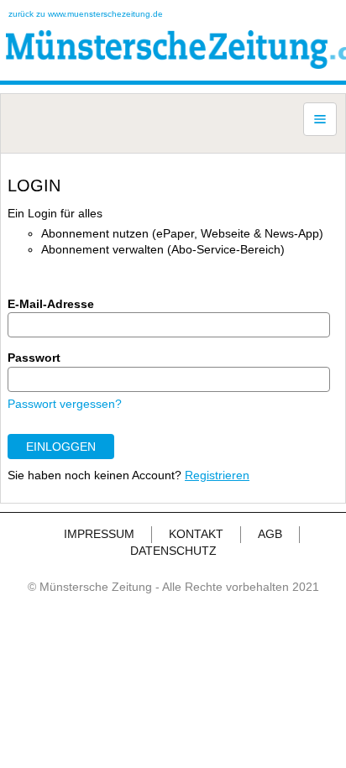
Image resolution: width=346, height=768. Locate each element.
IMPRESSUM (99, 534)
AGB (270, 534)
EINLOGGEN (61, 446)
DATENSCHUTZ (173, 550)
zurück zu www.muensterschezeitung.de (85, 13)
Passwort (34, 357)
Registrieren (217, 475)
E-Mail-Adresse (51, 304)
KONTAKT (196, 534)
